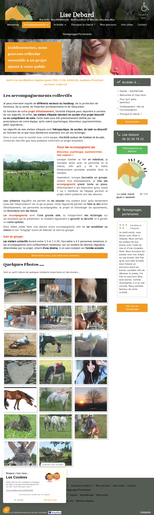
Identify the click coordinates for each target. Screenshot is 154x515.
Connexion (145, 512)
